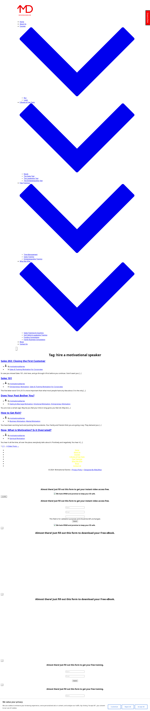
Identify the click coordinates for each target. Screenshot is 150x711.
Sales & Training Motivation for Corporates (26, 369)
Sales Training (29, 257)
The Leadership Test (31, 178)
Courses (77, 455)
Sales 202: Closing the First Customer (23, 361)
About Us (23, 24)
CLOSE (4, 496)
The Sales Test (29, 176)
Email (75, 510)
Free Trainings (77, 459)
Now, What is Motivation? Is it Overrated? (26, 430)
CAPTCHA (75, 678)
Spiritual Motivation (17, 438)
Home (22, 22)
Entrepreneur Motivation (19, 387)
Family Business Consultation (34, 340)
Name (75, 505)
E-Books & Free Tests (77, 457)
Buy (25, 98)
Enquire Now (148, 18)
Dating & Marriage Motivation (21, 404)
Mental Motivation (33, 421)
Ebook (26, 174)
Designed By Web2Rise (93, 470)
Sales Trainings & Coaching (34, 333)
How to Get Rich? (11, 412)
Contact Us (24, 344)
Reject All (128, 707)
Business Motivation (17, 421)
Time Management (30, 255)
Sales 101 (6, 378)
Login (26, 100)
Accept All (141, 707)
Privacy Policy (77, 470)
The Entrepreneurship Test (33, 181)
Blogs (22, 342)
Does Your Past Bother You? (17, 395)
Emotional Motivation (42, 404)
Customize (114, 707)
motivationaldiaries (17, 366)
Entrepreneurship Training (33, 259)
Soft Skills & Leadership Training (35, 335)
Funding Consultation (31, 337)
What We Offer (77, 461)
